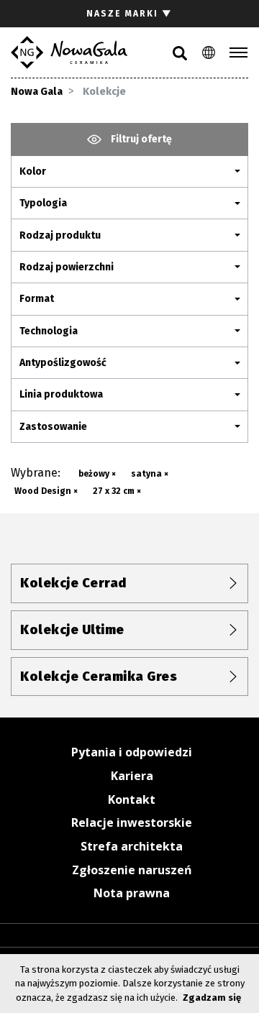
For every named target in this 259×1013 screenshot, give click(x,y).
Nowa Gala (37, 92)
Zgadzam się (212, 997)
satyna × (149, 474)
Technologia (48, 331)
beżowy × (97, 474)
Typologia (43, 203)
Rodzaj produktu (60, 235)
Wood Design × (46, 491)
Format (36, 299)
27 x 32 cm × (117, 491)
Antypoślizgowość (62, 363)
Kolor (32, 171)
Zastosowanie (53, 427)
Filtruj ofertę (140, 139)
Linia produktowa (61, 394)
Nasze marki (129, 14)
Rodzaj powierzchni (66, 267)
